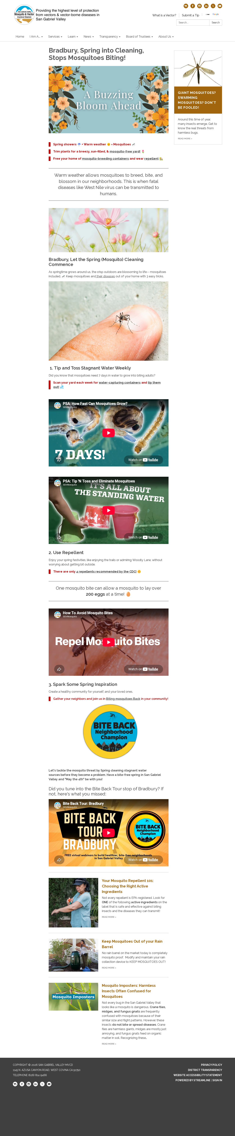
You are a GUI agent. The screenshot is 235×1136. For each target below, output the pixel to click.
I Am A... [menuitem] (35, 36)
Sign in (217, 1080)
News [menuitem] (87, 36)
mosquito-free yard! (125, 151)
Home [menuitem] (20, 36)
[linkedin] (206, 7)
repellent (151, 158)
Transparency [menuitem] (108, 36)
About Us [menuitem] (164, 36)
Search (216, 22)
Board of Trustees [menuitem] (138, 36)
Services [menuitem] (54, 36)
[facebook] (192, 7)
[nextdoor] (186, 7)
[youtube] (220, 7)
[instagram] (199, 7)
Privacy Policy (211, 1064)
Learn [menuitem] (71, 36)
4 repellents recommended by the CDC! (106, 571)
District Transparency (205, 1070)
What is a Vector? (164, 15)
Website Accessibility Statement (197, 1075)
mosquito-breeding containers (105, 158)
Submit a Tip (190, 15)
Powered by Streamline (193, 1080)
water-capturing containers (120, 382)
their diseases (105, 276)
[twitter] (213, 7)
